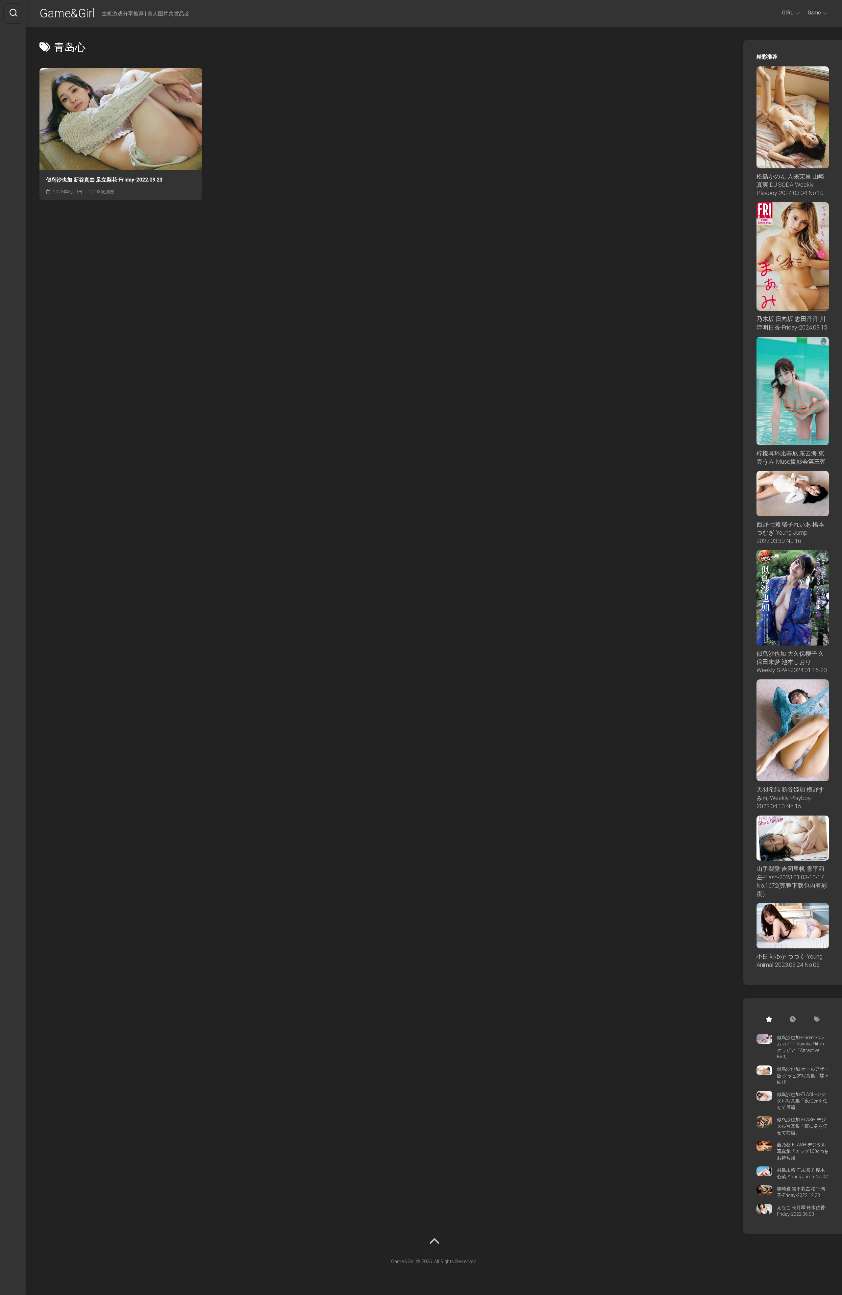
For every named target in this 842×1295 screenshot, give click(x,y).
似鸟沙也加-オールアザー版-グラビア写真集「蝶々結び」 (803, 1075)
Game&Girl (67, 13)
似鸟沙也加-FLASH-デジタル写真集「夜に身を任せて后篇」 (802, 1101)
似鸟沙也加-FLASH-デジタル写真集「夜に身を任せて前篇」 (802, 1126)
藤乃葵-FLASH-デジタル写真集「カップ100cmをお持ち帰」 (803, 1151)
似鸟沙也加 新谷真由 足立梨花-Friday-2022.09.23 (104, 180)
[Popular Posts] (768, 1019)
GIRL (787, 13)
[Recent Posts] (792, 1019)
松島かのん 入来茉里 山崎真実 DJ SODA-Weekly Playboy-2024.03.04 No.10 (790, 184)
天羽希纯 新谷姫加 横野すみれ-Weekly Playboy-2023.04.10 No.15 (790, 797)
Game (814, 13)
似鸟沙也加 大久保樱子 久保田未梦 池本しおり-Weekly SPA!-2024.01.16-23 (791, 661)
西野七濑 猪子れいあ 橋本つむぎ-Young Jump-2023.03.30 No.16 (790, 532)
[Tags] (817, 1019)
